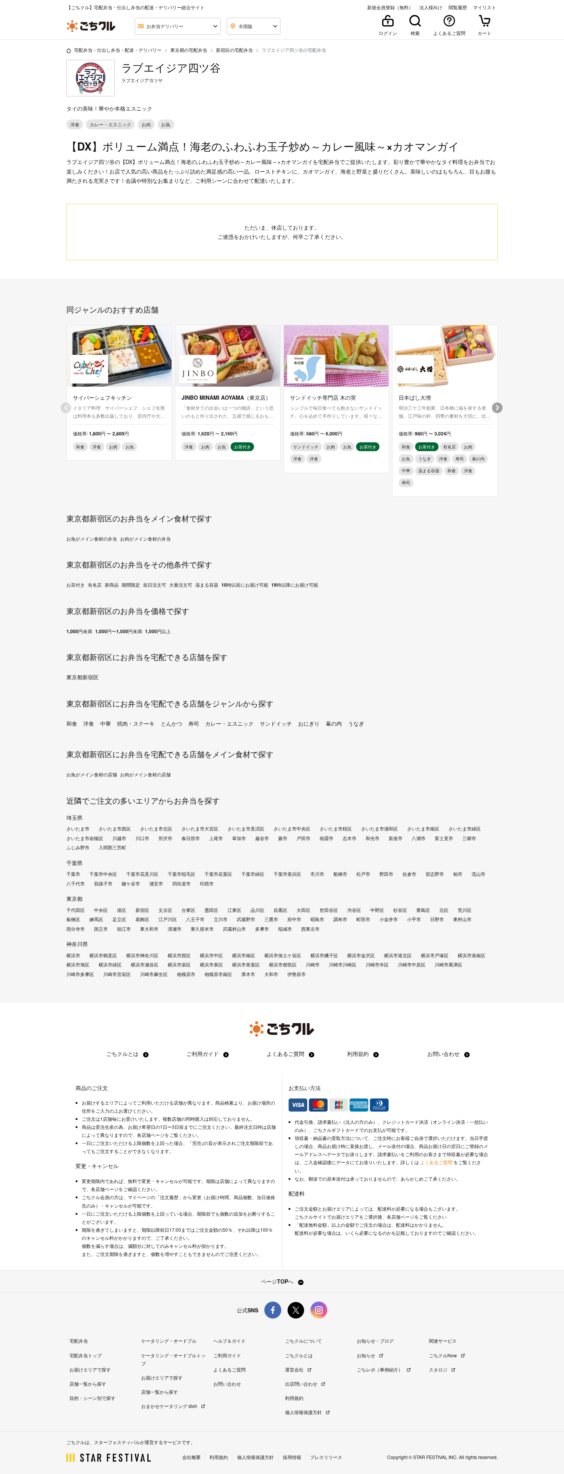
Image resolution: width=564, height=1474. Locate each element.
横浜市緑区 (110, 964)
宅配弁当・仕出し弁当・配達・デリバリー (118, 49)
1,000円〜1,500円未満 (118, 631)
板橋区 (73, 919)
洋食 (88, 723)
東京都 (74, 898)
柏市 (457, 873)
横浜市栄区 (179, 964)
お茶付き (75, 584)
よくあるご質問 (286, 1053)
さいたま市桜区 (336, 828)
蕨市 (282, 838)
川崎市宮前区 (117, 974)
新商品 (112, 584)
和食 (71, 723)
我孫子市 (103, 883)
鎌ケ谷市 (131, 883)
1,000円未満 (79, 631)
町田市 (363, 919)
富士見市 (444, 838)
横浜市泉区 (211, 964)
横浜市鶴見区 (103, 955)
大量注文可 (180, 584)
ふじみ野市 (77, 847)
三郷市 (469, 838)
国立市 (101, 928)
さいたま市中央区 (292, 828)
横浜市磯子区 (324, 955)
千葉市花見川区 (142, 873)
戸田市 (303, 838)
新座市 (395, 838)
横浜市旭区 (77, 964)
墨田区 (211, 910)
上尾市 (216, 838)
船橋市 (340, 873)
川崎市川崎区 (342, 964)
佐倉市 (409, 873)
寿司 (193, 723)
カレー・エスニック (229, 723)
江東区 (234, 910)
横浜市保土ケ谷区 (282, 955)
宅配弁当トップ (85, 1355)
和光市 (372, 838)
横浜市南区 (243, 955)
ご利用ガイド (203, 1053)
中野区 (377, 910)
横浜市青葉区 (246, 964)
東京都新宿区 (82, 677)
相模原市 (186, 974)
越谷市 (262, 838)
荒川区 (465, 910)
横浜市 (73, 955)
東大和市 (149, 928)
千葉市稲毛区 (181, 873)
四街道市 (181, 883)
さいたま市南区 (423, 828)
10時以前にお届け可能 (244, 584)
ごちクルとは (123, 1053)
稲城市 (285, 928)
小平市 (414, 919)
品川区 (257, 910)
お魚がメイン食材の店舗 (91, 774)
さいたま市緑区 (465, 828)
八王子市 (195, 919)
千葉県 (74, 863)
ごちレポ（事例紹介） (380, 1369)
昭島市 (317, 919)
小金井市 (388, 919)
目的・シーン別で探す (92, 1398)
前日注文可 (154, 584)
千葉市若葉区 (218, 873)
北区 (444, 910)
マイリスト (484, 7)
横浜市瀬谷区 (144, 964)
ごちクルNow (443, 1355)
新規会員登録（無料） (390, 7)
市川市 (317, 873)
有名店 (95, 584)
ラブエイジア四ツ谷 (171, 67)
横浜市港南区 (471, 955)
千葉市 (73, 873)
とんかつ (171, 723)
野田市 (386, 873)
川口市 (142, 838)
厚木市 (248, 974)
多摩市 (262, 928)
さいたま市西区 (115, 828)
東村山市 (462, 919)
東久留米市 (202, 928)
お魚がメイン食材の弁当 (91, 538)
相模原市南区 (218, 974)
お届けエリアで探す (90, 1369)
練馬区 (96, 919)
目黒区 (280, 910)
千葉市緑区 (252, 873)
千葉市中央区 (103, 873)
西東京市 (310, 928)
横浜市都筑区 (283, 964)
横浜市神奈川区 (142, 955)
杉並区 (400, 910)
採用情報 (292, 1457)
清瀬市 (174, 928)
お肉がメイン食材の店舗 (145, 774)
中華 (105, 723)
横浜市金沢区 (361, 955)
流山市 (478, 873)
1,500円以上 (158, 631)
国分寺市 (75, 928)
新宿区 (142, 910)
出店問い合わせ (301, 1383)
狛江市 (124, 928)
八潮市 (418, 838)
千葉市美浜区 (287, 873)
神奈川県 (77, 944)
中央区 (101, 910)
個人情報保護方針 (304, 1412)
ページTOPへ (278, 1281)
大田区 (303, 910)
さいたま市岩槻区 (84, 838)
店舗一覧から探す (87, 1383)
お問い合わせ (444, 1053)
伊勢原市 (296, 974)
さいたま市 (77, 828)
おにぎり (309, 723)
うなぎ (356, 723)
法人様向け (430, 7)
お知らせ (366, 1355)
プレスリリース (326, 1457)
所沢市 (165, 838)
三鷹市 (271, 919)
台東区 (188, 910)
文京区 (165, 910)
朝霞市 (326, 838)
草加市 (239, 838)
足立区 (119, 919)
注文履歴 (169, 1197)
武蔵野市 (246, 919)
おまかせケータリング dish (169, 1406)
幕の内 (334, 723)
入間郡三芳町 (112, 847)
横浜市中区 (211, 955)
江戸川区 (167, 919)
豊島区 (423, 910)
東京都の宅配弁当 (188, 49)
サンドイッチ (276, 723)
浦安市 (156, 883)
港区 (121, 910)
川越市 (119, 838)
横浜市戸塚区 (435, 955)
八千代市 (75, 883)
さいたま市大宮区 (199, 828)
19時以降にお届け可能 (294, 584)
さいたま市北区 (156, 828)
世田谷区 (329, 910)
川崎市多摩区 (80, 974)
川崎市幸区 (377, 964)
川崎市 (313, 964)
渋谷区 (354, 910)
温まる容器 (206, 584)
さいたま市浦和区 (379, 828)
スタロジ (439, 1369)
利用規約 (358, 1053)
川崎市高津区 (448, 964)
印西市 (207, 883)
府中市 (294, 919)
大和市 (271, 974)
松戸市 (363, 873)
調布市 (340, 919)
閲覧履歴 (458, 7)
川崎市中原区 (411, 964)
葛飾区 (142, 919)
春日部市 (190, 838)
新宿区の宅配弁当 (234, 49)
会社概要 (191, 1457)
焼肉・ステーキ (136, 723)
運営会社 (295, 1369)
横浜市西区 (179, 955)
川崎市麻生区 (154, 974)
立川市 (221, 919)
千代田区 (75, 910)
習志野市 (434, 873)
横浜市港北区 (398, 955)
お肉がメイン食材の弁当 (145, 538)
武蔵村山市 (234, 928)
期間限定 (131, 584)
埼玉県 (74, 817)
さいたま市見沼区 (246, 828)
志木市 (349, 838)
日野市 (437, 919)
